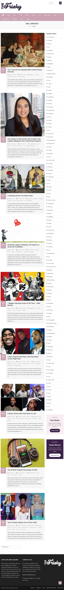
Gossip (50, 186)
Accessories (51, 37)
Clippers (50, 100)
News (14, 15)
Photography (51, 320)
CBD (49, 87)
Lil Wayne (34, 418)
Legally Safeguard (30, 145)
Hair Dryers (51, 203)
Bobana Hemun (13, 74)
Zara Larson (23, 529)
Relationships (47, 15)
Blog (49, 67)
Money (50, 283)
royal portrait (21, 76)
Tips (49, 376)
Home (8, 15)
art (33, 74)
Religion (50, 336)
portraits (15, 76)
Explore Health (54, 430)
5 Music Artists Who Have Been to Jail (21, 413)
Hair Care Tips (51, 200)
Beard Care (51, 53)
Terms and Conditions (51, 587)
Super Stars (51, 363)
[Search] (60, 3)
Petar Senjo (12, 308)
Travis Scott (10, 365)
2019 (33, 472)
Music (28, 361)
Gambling (50, 170)
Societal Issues (19, 251)
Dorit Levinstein (28, 200)
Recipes (50, 330)
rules (8, 251)
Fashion (50, 150)
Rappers (24, 310)
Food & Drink (51, 160)
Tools (49, 383)
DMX (27, 418)
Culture (50, 123)
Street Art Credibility (29, 251)
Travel (28, 19)
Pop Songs (14, 474)
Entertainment (5, 19)
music (33, 363)
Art (25, 74)
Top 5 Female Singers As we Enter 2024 (22, 522)
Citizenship (51, 97)
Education (50, 137)
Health (20, 15)
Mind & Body (51, 280)
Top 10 (20, 474)
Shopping (50, 346)
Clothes (50, 103)
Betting (50, 60)
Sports (49, 353)
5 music (39, 416)
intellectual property (17, 145)
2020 (8, 527)
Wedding (50, 409)
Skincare (50, 350)
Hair (49, 196)
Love (40, 15)
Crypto (49, 120)
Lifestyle (50, 260)
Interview (50, 246)
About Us (33, 587)
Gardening (50, 176)
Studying (50, 356)
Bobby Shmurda (20, 418)
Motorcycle (51, 286)
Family (49, 147)
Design (50, 127)
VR (49, 406)
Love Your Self (51, 266)
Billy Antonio (12, 198)
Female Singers (33, 527)
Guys (49, 193)
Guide (49, 190)
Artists (36, 74)
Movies (33, 15)
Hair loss (50, 206)
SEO (49, 343)
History (50, 220)
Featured (50, 153)
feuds (13, 310)
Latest (43, 587)
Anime (49, 43)
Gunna (14, 363)
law (24, 145)
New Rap (38, 363)
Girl (49, 183)
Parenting (14, 19)
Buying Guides (51, 73)
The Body (50, 373)
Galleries (50, 166)
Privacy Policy (60, 587)
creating (9, 76)
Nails (49, 300)
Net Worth (50, 303)
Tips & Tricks (51, 379)
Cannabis (50, 77)
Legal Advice (51, 253)
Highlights (50, 216)
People (50, 313)
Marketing (50, 273)
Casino (50, 83)
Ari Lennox (13, 527)
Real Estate (51, 326)
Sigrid (13, 529)
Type (49, 393)
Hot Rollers (51, 233)
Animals (50, 40)
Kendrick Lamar (26, 363)
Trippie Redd (18, 365)
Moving (50, 293)
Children (50, 93)
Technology (51, 370)
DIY (49, 130)
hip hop (19, 310)
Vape (49, 396)
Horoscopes (51, 230)
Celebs (27, 15)
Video (49, 403)
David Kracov (20, 200)
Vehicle (50, 399)
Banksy (37, 249)
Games (50, 173)
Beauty (50, 57)
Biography (50, 63)
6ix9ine (9, 418)
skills (13, 251)
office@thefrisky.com (31, 574)
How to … (50, 236)
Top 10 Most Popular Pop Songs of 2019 (22, 470)
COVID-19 (50, 113)
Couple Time (51, 110)
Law (26, 144)
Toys (49, 386)
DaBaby (9, 363)
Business (50, 70)
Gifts (49, 180)
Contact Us (38, 587)
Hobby (49, 223)
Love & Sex (51, 263)
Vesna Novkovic (13, 144)
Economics (51, 133)
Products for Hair (52, 323)
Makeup (50, 270)
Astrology (50, 50)
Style (55, 15)
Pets (49, 316)
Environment (51, 143)
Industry (50, 240)
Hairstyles (50, 210)
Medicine (50, 276)
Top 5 (17, 529)
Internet (50, 243)
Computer (50, 107)
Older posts (6, 546)
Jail (30, 418)
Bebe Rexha (25, 527)
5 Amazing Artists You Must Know (20, 196)
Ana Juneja (36, 144)
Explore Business (55, 455)
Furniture (50, 163)
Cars (49, 80)
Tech (49, 366)
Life (49, 256)
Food (49, 157)
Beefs (38, 308)
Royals (21, 19)
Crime (49, 117)
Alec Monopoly (34, 198)
